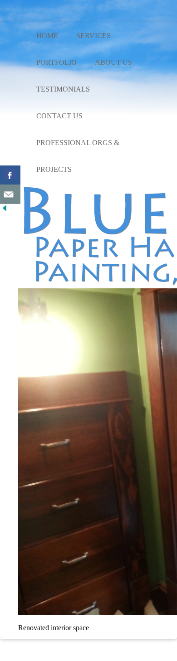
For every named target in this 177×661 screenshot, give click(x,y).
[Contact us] (10, 194)
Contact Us (59, 116)
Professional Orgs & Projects (77, 156)
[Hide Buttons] (4, 210)
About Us (113, 62)
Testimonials (63, 89)
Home (47, 35)
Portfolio (56, 62)
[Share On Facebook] (10, 175)
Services (93, 35)
